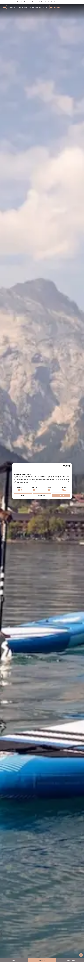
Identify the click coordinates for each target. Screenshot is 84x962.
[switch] (34, 490)
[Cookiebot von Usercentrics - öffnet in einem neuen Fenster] (64, 466)
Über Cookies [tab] (62, 469)
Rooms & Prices (22, 7)
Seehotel (12, 7)
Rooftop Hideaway (35, 7)
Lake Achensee (55, 7)
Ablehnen (23, 495)
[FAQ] (81, 955)
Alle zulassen (61, 495)
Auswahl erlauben (42, 495)
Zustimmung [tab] (22, 469)
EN (80, 7)
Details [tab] (42, 469)
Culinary (45, 7)
